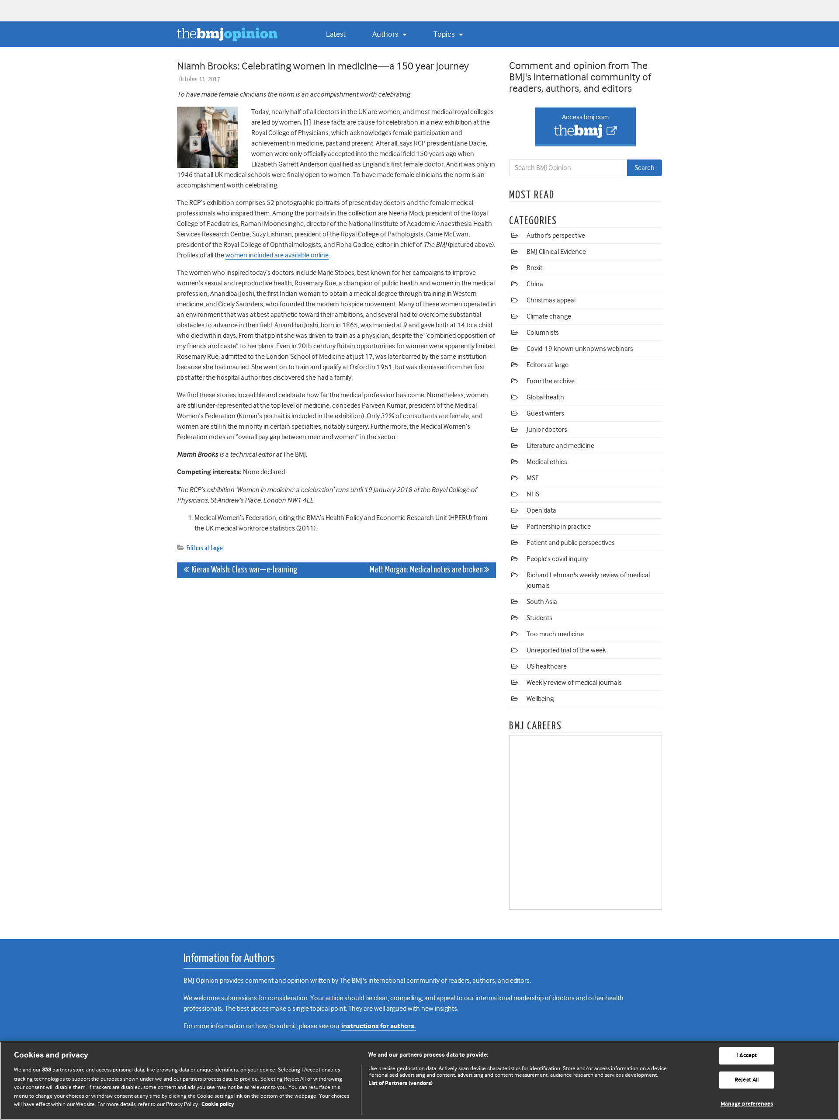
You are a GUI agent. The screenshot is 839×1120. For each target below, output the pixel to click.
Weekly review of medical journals (574, 683)
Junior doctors (547, 429)
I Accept (746, 1055)
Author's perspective (556, 235)
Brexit (534, 268)
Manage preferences (747, 1104)
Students (539, 618)
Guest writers (545, 413)
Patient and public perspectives (571, 543)
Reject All (747, 1080)
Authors (386, 34)
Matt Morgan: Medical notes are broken (427, 570)
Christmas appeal (551, 300)
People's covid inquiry (557, 559)
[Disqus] (336, 694)
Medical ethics (547, 462)
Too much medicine (555, 634)
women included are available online (277, 255)
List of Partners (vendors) (400, 1083)
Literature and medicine (560, 446)
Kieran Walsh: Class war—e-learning (243, 570)
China (535, 284)
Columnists (543, 332)
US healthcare (547, 666)
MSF (532, 478)
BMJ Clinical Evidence (556, 252)
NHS (533, 494)
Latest (336, 34)
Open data (541, 510)
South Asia (542, 602)
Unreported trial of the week (566, 650)
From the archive (551, 381)
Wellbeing (540, 699)
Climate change (549, 316)
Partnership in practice (559, 527)
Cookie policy (217, 1104)
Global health (545, 397)
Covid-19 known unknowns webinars (580, 349)
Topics (444, 34)
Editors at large (205, 548)
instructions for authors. (378, 1026)
